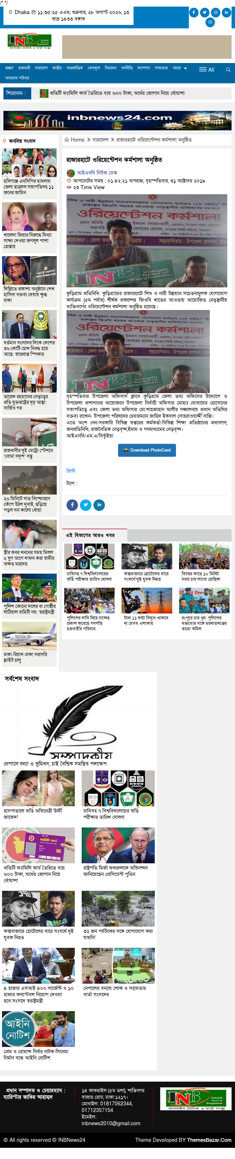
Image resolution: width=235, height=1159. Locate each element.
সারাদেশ (41, 68)
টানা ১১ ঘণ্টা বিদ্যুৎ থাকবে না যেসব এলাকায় (146, 621)
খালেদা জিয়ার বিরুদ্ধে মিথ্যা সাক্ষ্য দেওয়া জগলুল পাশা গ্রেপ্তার (28, 241)
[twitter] (204, 12)
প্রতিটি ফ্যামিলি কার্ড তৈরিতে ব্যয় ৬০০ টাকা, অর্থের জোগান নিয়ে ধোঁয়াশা (88, 93)
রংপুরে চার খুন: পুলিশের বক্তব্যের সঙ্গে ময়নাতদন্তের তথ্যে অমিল (204, 623)
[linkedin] (226, 12)
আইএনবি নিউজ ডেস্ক (96, 173)
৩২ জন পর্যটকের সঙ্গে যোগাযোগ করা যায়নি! (118, 934)
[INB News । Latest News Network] (29, 40)
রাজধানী (24, 68)
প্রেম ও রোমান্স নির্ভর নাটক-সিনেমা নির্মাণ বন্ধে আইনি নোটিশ (36, 1054)
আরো (177, 68)
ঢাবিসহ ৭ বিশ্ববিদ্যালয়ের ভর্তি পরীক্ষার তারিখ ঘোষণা (89, 577)
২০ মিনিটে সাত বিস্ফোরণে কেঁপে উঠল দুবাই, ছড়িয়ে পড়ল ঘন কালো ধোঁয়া (27, 504)
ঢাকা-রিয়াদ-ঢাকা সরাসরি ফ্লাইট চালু (25, 657)
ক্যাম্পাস (144, 68)
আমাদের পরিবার (17, 78)
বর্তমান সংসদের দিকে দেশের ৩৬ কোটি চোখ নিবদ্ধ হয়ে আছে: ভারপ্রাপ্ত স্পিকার (29, 349)
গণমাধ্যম (161, 68)
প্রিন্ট (70, 471)
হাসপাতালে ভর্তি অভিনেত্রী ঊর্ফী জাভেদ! (33, 814)
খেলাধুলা (94, 68)
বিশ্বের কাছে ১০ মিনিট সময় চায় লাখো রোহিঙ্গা (201, 577)
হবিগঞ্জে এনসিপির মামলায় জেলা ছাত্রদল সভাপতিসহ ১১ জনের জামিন (29, 187)
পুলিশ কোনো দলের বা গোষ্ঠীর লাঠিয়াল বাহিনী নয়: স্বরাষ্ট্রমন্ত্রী (30, 609)
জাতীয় (57, 68)
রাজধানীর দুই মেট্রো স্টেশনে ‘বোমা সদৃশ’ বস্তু (28, 453)
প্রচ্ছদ (9, 68)
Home (77, 140)
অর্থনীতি (127, 68)
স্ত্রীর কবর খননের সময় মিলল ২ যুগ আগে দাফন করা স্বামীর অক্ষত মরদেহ (29, 558)
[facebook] (194, 12)
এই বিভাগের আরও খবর (90, 535)
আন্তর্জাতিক (74, 68)
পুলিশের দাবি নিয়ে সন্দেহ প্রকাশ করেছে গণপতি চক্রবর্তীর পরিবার (88, 623)
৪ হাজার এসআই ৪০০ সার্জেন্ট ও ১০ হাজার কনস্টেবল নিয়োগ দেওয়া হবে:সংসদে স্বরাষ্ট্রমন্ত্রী (39, 994)
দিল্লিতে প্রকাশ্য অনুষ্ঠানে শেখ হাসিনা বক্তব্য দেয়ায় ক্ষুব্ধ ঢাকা (29, 295)
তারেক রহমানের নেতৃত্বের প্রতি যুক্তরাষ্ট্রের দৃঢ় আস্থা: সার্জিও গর (26, 402)
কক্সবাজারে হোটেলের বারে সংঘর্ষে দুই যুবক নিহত (146, 577)
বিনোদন (110, 68)
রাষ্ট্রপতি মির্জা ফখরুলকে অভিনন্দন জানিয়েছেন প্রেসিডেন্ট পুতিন (115, 871)
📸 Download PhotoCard (147, 450)
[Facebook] (72, 505)
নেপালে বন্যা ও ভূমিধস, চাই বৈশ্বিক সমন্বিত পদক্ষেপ (55, 764)
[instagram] (215, 12)
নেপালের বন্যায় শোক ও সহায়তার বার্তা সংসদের (114, 991)
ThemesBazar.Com (209, 1140)
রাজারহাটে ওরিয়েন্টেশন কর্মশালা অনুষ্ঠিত (154, 140)
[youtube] (210, 22)
